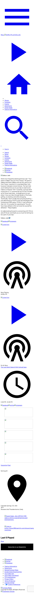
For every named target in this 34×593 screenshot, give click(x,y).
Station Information (11, 109)
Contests (7, 102)
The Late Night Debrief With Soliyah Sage (14, 367)
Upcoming (4, 465)
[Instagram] (8, 172)
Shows (7, 100)
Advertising (8, 106)
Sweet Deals (8, 107)
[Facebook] (8, 168)
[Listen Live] (17, 241)
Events (7, 104)
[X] (7, 170)
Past (9, 465)
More (2, 541)
